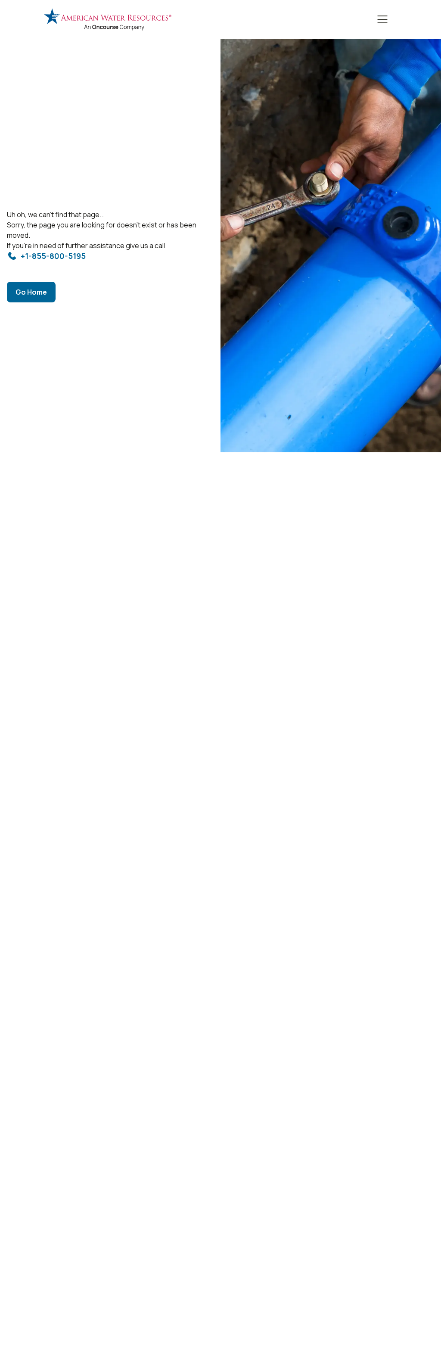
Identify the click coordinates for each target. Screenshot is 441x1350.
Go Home (31, 292)
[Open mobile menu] (382, 19)
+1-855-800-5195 (53, 256)
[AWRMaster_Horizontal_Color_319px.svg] (107, 19)
